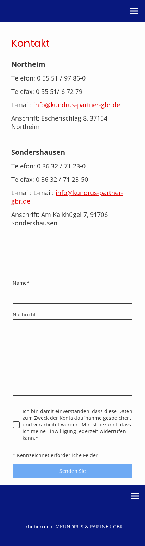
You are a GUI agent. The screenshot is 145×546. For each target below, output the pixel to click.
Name (21, 283)
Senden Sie (72, 471)
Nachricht (24, 314)
